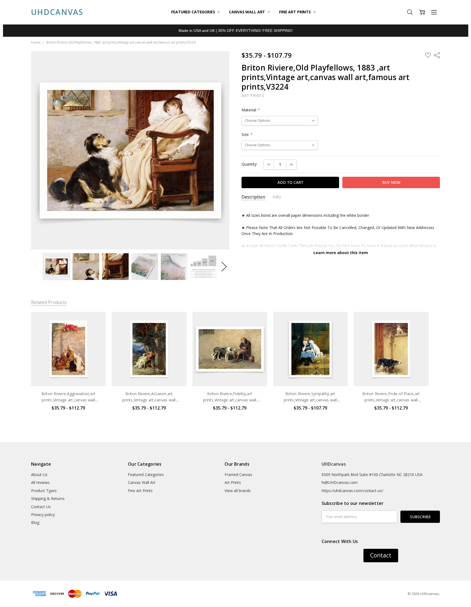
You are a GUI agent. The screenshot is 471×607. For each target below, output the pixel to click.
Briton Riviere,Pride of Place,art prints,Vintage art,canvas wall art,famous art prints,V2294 (391, 399)
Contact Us (41, 506)
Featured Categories (193, 11)
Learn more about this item (340, 252)
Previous (36, 266)
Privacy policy (43, 514)
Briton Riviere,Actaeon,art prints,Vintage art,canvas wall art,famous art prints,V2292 (149, 399)
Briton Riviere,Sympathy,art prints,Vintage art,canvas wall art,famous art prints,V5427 (310, 399)
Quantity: (249, 164)
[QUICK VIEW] (95, 321)
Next (224, 266)
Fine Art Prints (295, 11)
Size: (247, 134)
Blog (35, 522)
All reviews (40, 482)
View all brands (238, 490)
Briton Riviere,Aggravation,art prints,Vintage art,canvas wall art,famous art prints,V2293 (68, 399)
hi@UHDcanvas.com (340, 482)
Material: (250, 109)
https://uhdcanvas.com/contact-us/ (352, 490)
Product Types (44, 490)
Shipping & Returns (48, 498)
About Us (39, 474)
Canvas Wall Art (247, 11)
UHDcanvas (334, 464)
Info (277, 197)
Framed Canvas (238, 474)
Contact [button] (380, 555)
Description (253, 197)
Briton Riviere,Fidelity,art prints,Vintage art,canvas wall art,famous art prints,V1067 (229, 399)
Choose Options (68, 374)
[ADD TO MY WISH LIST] (95, 330)
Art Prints (233, 482)
